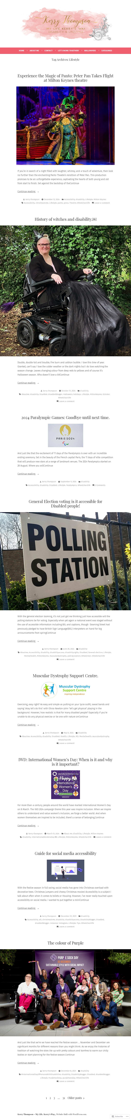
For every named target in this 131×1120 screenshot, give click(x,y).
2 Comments (100, 485)
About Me (34, 50)
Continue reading (27, 192)
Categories (106, 50)
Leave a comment (102, 203)
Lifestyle (89, 199)
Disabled (43, 394)
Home (21, 50)
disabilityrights (72, 652)
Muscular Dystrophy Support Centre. (65, 675)
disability (80, 199)
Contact (48, 50)
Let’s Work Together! (68, 50)
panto (60, 203)
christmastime (42, 203)
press (66, 203)
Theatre (72, 203)
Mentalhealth (30, 656)
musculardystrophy (58, 656)
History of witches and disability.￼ (65, 219)
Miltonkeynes (96, 394)
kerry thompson (32, 199)
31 (64, 1098)
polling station (73, 656)
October (106, 394)
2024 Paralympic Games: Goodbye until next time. (65, 417)
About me (68, 833)
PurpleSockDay (55, 1078)
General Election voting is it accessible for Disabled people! (65, 503)
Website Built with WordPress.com (71, 1114)
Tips (78, 923)
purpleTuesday (69, 1078)
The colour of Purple (66, 942)
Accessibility (69, 199)
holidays (77, 394)
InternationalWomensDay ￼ (44, 837)
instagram (63, 923)
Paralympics (71, 485)
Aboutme (25, 394)
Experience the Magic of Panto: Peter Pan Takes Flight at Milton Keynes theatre (65, 78)
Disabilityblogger (87, 919)
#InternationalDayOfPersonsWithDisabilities (41, 1074)
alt (40, 919)
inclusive (54, 923)
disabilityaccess (57, 652)
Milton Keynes (100, 199)
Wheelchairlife (83, 203)
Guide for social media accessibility (65, 853)
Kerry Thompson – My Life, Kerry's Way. (36, 1114)
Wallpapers (90, 50)
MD (77, 736)
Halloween (67, 394)
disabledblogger (55, 394)
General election (95, 652)
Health (64, 736)
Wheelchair (86, 656)
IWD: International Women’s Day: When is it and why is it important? (65, 762)
